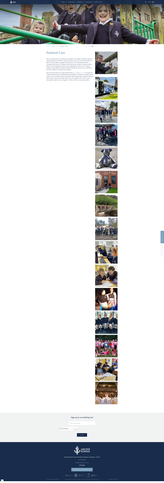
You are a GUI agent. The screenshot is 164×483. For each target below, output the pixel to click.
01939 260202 (82, 460)
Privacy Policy (92, 479)
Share (90, 46)
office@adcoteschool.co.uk (82, 462)
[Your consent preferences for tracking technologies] (2, 481)
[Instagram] (81, 465)
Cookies (97, 479)
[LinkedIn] (83, 465)
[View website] (69, 475)
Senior (75, 72)
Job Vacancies (71, 479)
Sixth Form (82, 72)
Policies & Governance (85, 479)
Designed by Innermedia (113, 479)
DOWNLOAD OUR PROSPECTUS (82, 469)
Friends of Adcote (77, 479)
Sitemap (66, 479)
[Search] (145, 2)
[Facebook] (80, 465)
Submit (82, 434)
